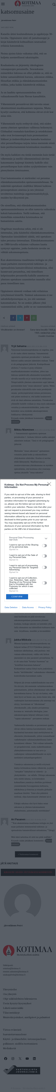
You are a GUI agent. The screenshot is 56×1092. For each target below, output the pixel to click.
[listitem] (28, 538)
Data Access (28, 607)
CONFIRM (17, 597)
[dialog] (28, 546)
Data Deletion (11, 607)
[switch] (44, 545)
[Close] (50, 485)
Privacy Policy (44, 607)
